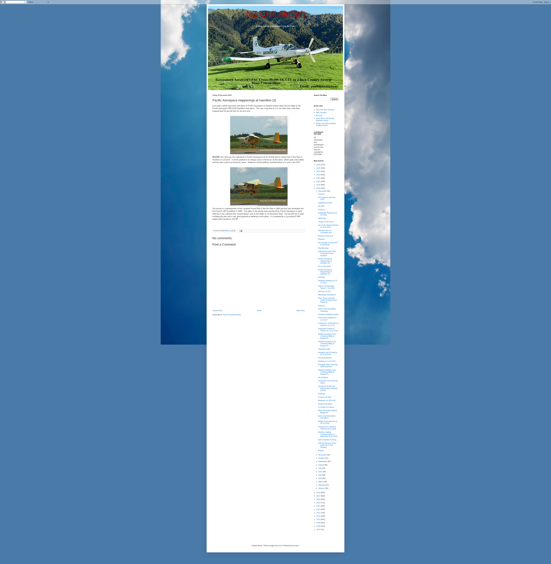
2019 (318, 188)
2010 (318, 519)
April (320, 478)
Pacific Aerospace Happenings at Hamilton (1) (325, 272)
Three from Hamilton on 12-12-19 (327, 319)
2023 (318, 175)
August (321, 465)
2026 (318, 165)
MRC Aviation (321, 113)
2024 (318, 171)
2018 (318, 493)
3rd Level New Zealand (325, 110)
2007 (318, 530)
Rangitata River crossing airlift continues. (327, 366)
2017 (318, 496)
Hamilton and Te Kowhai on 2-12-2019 (327, 353)
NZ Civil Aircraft (275, 14)
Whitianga (322, 218)
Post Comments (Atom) (232, 315)
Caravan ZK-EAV (324, 397)
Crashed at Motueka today (328, 314)
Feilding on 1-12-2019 (326, 361)
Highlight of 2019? (325, 203)
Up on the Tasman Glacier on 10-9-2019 (328, 226)
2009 (318, 523)
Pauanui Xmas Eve (325, 236)
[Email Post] (241, 230)
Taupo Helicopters (325, 404)
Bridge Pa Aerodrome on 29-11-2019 (327, 422)
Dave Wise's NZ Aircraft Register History (325, 119)
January (321, 488)
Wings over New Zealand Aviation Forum (326, 124)
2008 (318, 526)
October (321, 458)
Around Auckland (324, 358)
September (322, 461)
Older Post (300, 311)
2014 (318, 506)
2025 (318, 168)
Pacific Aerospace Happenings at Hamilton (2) (325, 261)
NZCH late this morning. (327, 440)
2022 (318, 178)
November (322, 455)
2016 (318, 499)
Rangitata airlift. (324, 349)
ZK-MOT (321, 206)
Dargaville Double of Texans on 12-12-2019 (328, 330)
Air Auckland (323, 377)
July (320, 468)
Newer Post (217, 311)
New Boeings (323, 248)
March (321, 482)
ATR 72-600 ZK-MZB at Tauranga (327, 310)
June (320, 472)
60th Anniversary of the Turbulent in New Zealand (327, 253)
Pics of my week (324, 266)
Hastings (321, 394)
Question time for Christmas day (324, 231)
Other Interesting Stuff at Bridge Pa (327, 412)
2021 (318, 181)
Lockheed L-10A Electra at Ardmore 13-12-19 (328, 324)
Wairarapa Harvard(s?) (327, 295)
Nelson (321, 451)
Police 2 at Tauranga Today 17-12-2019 (326, 287)
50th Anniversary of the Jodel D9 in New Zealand (327, 445)
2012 (318, 513)
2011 (318, 516)
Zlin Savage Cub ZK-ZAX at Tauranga (328, 244)
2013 (318, 509)
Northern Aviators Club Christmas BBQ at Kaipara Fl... (327, 336)
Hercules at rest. (324, 291)
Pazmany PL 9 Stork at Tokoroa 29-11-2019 (327, 428)
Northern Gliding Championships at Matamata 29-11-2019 (327, 434)
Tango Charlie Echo (326, 222)
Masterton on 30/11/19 (326, 400)
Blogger (296, 546)
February (322, 485)
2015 (318, 503)
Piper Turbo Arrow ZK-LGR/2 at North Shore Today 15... (327, 300)
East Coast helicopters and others (327, 417)
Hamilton (321, 277)
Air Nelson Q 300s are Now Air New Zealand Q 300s (327, 388)
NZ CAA (319, 116)
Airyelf (280, 546)
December (322, 191)
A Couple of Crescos (326, 407)
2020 (318, 185)
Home (259, 311)
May (320, 475)
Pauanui (321, 194)
